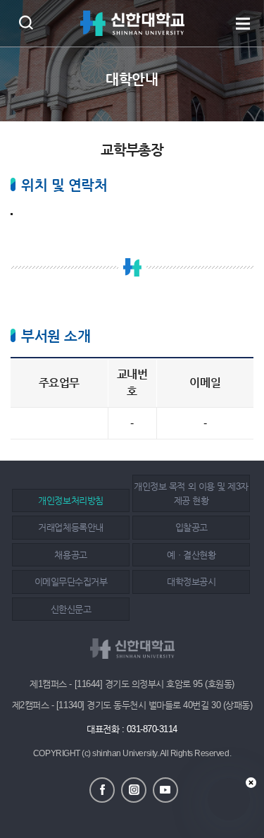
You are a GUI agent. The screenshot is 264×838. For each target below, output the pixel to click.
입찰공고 (191, 527)
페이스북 (102, 790)
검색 (26, 22)
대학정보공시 (191, 581)
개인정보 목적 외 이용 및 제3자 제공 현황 (191, 493)
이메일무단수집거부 (71, 581)
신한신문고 (71, 609)
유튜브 (165, 790)
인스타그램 (133, 790)
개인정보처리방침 (70, 500)
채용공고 (70, 554)
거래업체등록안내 (70, 527)
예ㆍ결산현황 (191, 554)
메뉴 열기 (242, 23)
